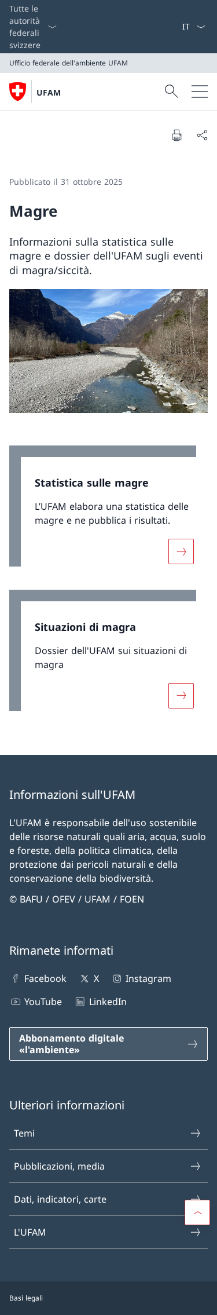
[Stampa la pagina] (176, 135)
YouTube (43, 1001)
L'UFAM (30, 1232)
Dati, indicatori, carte (60, 1199)
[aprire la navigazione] (199, 91)
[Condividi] (202, 135)
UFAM (48, 92)
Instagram (148, 978)
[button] (197, 1212)
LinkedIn (107, 1001)
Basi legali (26, 1298)
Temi (24, 1133)
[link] (108, 511)
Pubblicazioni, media (59, 1166)
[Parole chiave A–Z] (177, 26)
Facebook (45, 978)
